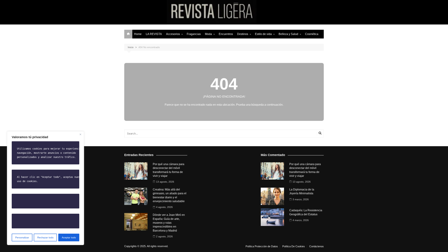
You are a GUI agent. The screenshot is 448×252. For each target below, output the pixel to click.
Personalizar (22, 237)
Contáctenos (316, 246)
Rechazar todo (45, 237)
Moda (208, 34)
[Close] (80, 134)
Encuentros (226, 34)
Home (138, 34)
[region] (45, 188)
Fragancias (194, 34)
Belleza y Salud (288, 34)
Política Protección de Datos (262, 246)
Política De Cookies (293, 246)
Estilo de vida (263, 34)
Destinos (242, 34)
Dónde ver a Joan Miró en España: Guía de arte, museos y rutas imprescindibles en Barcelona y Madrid (169, 222)
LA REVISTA (154, 34)
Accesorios (173, 34)
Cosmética (311, 34)
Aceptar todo (69, 237)
